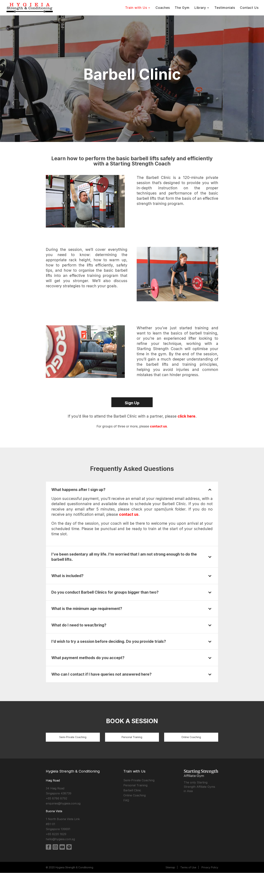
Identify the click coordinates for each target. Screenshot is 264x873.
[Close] (183, 381)
